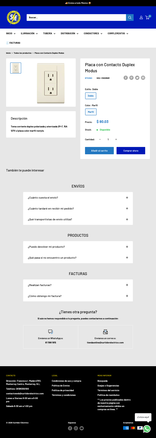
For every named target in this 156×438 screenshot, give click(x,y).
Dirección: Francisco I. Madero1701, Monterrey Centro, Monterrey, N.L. (23, 382)
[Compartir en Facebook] (126, 77)
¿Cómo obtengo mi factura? (45, 296)
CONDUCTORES (91, 33)
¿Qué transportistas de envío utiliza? (50, 219)
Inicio (8, 53)
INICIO (9, 33)
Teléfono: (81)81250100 (17, 388)
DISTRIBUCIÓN (68, 33)
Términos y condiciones (64, 395)
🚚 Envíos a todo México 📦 (78, 3)
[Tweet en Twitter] (137, 77)
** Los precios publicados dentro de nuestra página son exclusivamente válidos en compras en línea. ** (114, 404)
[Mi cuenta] (141, 17)
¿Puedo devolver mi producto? (46, 246)
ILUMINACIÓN (27, 33)
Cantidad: (90, 139)
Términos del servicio (108, 390)
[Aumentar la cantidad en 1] (116, 139)
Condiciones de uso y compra (66, 380)
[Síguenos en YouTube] (82, 428)
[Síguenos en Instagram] (76, 428)
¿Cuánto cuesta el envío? (43, 197)
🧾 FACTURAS (13, 42)
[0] (147, 17)
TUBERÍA (47, 33)
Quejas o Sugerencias (108, 385)
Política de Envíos (61, 385)
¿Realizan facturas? (39, 285)
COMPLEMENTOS (116, 33)
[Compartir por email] (143, 77)
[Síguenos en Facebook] (70, 428)
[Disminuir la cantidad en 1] (100, 139)
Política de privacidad (63, 390)
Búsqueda (103, 380)
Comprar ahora (130, 150)
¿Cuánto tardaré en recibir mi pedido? (51, 208)
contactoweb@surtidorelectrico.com (23, 393)
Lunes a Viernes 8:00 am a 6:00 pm (22, 400)
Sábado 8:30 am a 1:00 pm (19, 406)
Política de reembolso (108, 395)
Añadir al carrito (99, 150)
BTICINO (88, 78)
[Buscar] (130, 17)
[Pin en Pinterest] (131, 77)
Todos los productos (23, 53)
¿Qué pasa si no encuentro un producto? (52, 257)
